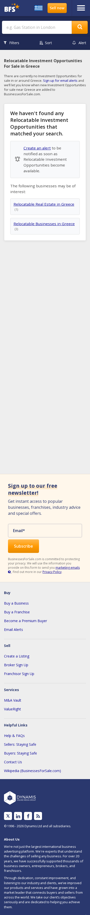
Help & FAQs (14, 735)
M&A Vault (12, 700)
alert (82, 42)
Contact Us (13, 762)
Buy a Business (16, 603)
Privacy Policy (52, 572)
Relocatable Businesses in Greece (44, 223)
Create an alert (37, 147)
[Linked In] (18, 816)
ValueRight (12, 709)
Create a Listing (16, 656)
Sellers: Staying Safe (20, 744)
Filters (14, 42)
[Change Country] (38, 8)
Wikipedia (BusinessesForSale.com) (32, 770)
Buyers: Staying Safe (20, 753)
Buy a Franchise (17, 612)
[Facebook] (28, 816)
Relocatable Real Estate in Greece (44, 204)
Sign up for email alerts (60, 80)
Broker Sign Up (16, 664)
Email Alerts (13, 629)
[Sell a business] (57, 8)
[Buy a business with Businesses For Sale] (12, 8)
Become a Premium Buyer (25, 620)
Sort (48, 42)
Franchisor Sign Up (19, 673)
